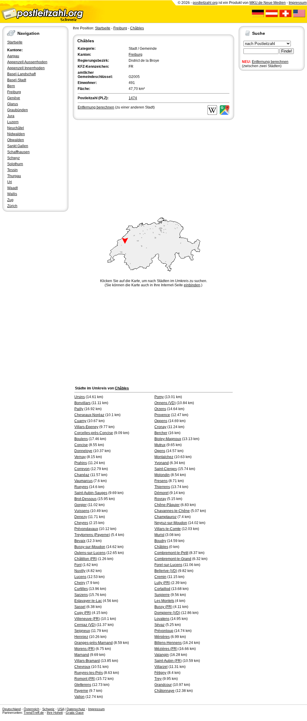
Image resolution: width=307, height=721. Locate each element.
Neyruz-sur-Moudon (170, 523)
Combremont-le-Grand (172, 559)
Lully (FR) (162, 583)
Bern (11, 86)
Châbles (137, 28)
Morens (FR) (84, 649)
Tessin (12, 170)
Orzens (160, 409)
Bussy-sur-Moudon (89, 547)
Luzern (13, 122)
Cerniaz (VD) (85, 625)
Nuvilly (79, 571)
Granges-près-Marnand (93, 643)
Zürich (12, 206)
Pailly (78, 409)
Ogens (159, 451)
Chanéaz (81, 475)
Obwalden (15, 140)
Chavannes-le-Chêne (172, 511)
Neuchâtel (15, 128)
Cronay (160, 427)
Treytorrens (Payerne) (92, 535)
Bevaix (79, 541)
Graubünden (17, 110)
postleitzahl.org (205, 3)
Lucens (80, 577)
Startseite (14, 42)
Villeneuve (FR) (87, 619)
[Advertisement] (153, 166)
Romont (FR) (84, 679)
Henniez (81, 637)
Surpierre (162, 595)
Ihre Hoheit (55, 712)
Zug (10, 200)
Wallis (12, 194)
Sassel (79, 607)
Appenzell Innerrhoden (26, 68)
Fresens (161, 481)
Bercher (160, 433)
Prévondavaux (86, 529)
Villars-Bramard (87, 661)
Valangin (161, 655)
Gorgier (80, 505)
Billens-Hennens (168, 643)
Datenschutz (76, 709)
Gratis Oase (75, 712)
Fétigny (160, 673)
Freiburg (14, 92)
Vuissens (81, 511)
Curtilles (81, 589)
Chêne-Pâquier (167, 505)
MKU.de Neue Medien (267, 3)
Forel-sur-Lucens (168, 565)
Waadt (12, 188)
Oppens (160, 421)
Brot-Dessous (85, 499)
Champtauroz (165, 517)
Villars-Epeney (86, 427)
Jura (10, 116)
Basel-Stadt (16, 80)
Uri (9, 182)
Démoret (161, 493)
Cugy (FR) (82, 613)
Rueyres (81, 487)
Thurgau (14, 176)
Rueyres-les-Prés (88, 673)
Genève (13, 98)
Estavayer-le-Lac (88, 601)
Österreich (31, 709)
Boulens (81, 439)
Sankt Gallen (17, 146)
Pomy (159, 397)
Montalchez (163, 457)
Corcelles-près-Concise (93, 433)
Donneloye (83, 451)
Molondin (162, 475)
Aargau (13, 56)
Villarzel (161, 667)
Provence (162, 415)
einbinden (192, 285)
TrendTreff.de (34, 712)
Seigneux (82, 631)
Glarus (12, 104)
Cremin (160, 577)
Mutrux (159, 445)
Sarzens (81, 595)
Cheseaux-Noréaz (89, 415)
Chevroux (82, 667)
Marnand (81, 655)
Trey (158, 679)
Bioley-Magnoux (167, 439)
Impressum (298, 3)
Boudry (160, 541)
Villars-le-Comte (167, 529)
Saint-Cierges (165, 469)
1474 (133, 98)
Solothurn (15, 164)
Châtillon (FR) (85, 559)
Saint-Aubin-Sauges (90, 493)
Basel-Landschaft (21, 74)
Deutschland (11, 709)
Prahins (80, 463)
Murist (159, 535)
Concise (81, 445)
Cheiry (79, 583)
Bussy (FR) (163, 607)
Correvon (82, 469)
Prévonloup (163, 631)
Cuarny (80, 421)
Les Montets (164, 601)
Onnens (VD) (165, 403)
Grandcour (163, 685)
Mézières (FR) (165, 649)
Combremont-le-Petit (171, 553)
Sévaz (159, 625)
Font (78, 565)
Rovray (160, 499)
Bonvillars (82, 403)
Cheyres (81, 523)
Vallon (79, 697)
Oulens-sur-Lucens (90, 553)
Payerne (81, 691)
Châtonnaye (164, 691)
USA (61, 709)
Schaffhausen (18, 152)
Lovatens (161, 619)
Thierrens (162, 487)
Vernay (80, 457)
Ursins (79, 397)
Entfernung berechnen (270, 62)
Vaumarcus (83, 481)
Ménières (162, 637)
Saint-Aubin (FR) (168, 661)
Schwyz (13, 158)
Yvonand (161, 463)
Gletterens (82, 685)
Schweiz (48, 709)
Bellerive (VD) (165, 571)
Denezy (80, 517)
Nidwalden (16, 134)
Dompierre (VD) (167, 613)
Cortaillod (162, 589)
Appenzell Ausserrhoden (27, 62)
